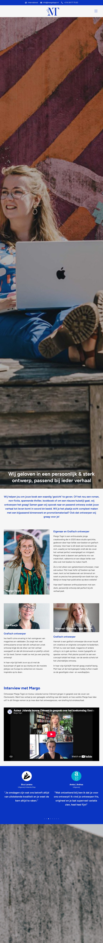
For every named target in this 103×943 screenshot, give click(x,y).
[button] (44, 818)
